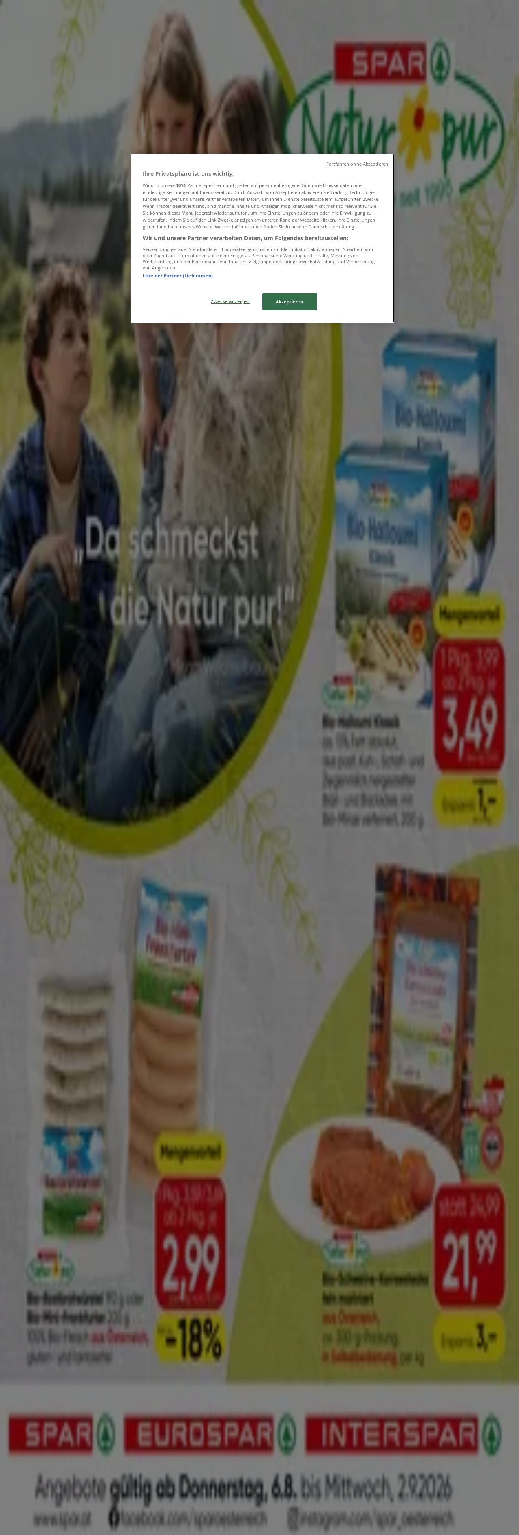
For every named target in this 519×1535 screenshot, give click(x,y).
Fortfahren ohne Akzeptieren (357, 164)
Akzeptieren (289, 301)
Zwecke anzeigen (230, 301)
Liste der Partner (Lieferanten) (178, 276)
